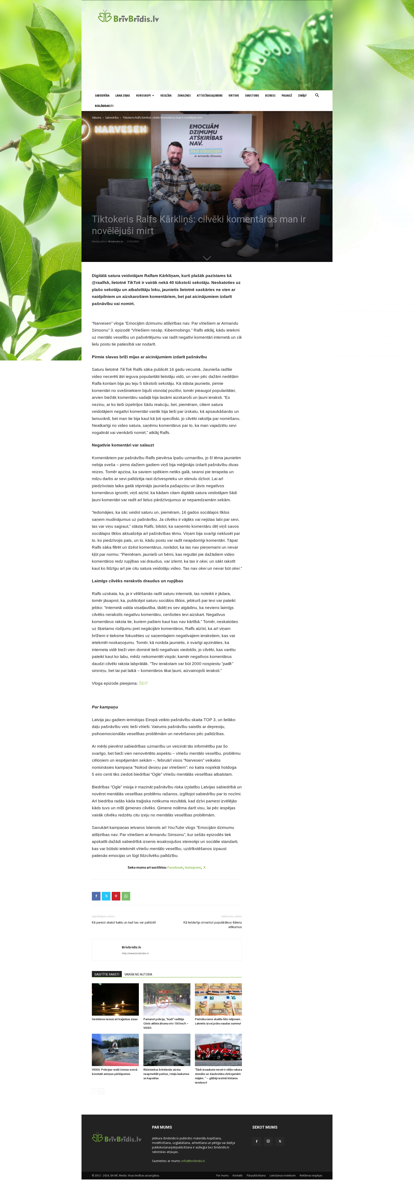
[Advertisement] (207, 58)
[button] (317, 96)
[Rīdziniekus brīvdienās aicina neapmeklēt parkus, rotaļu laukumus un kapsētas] (166, 1050)
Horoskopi (143, 95)
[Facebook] (96, 896)
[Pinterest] (116, 896)
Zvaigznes (184, 95)
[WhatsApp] (126, 896)
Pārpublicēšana (256, 1175)
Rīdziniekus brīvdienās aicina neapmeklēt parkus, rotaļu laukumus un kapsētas (166, 1074)
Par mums (222, 1175)
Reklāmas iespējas (311, 1175)
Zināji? (302, 95)
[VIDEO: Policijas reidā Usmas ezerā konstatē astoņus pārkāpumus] (115, 1050)
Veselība (165, 95)
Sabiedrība (102, 95)
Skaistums (252, 95)
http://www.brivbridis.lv (135, 953)
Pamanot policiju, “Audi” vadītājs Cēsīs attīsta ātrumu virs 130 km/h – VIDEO (165, 1023)
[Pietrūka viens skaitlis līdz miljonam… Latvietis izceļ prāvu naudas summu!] (218, 999)
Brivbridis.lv (115, 241)
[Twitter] (106, 896)
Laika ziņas (122, 95)
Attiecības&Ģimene (210, 95)
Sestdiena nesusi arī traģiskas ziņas (115, 1019)
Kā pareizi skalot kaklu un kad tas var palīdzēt (124, 922)
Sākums (96, 117)
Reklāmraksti (104, 106)
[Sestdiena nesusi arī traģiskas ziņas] (115, 999)
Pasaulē (287, 95)
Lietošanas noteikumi (283, 1175)
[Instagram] (268, 1141)
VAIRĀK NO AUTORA (138, 974)
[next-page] (101, 1091)
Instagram (193, 867)
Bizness (270, 95)
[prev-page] (94, 1091)
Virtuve (234, 95)
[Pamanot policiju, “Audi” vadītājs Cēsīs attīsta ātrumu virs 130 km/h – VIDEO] (166, 999)
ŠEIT (143, 683)
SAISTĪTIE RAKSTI (106, 974)
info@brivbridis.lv (193, 1161)
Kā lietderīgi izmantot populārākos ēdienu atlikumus (212, 925)
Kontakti (238, 1175)
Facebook (175, 867)
